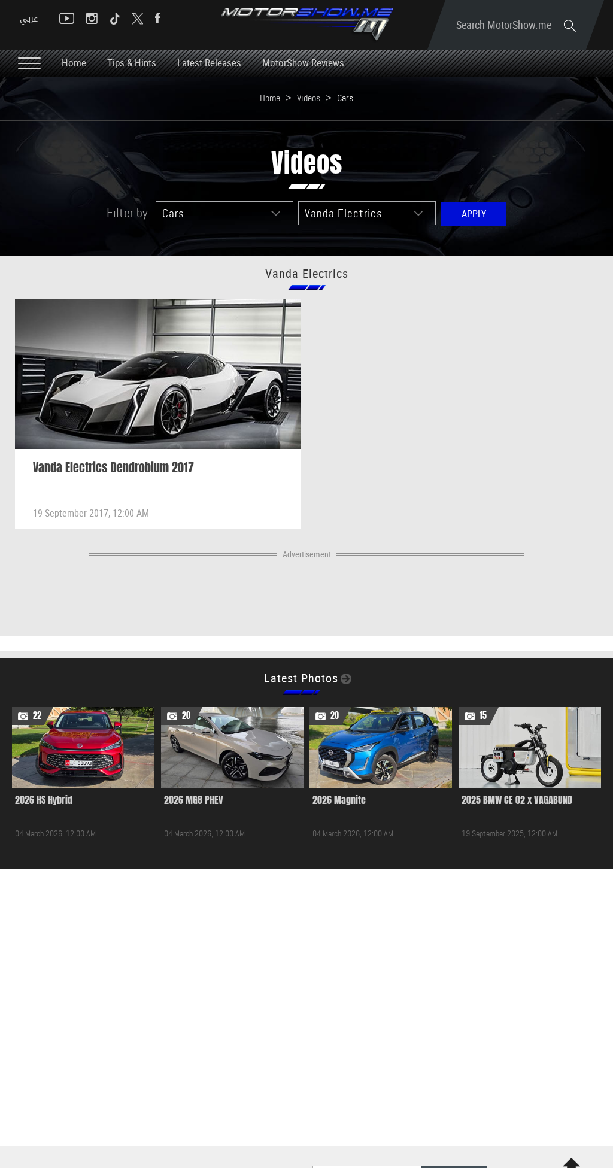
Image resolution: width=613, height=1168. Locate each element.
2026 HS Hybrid (43, 800)
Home (74, 62)
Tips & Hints (131, 62)
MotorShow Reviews (303, 62)
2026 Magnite (339, 800)
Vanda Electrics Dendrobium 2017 (113, 468)
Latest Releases (209, 62)
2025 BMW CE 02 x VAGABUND (517, 800)
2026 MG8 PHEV (193, 800)
